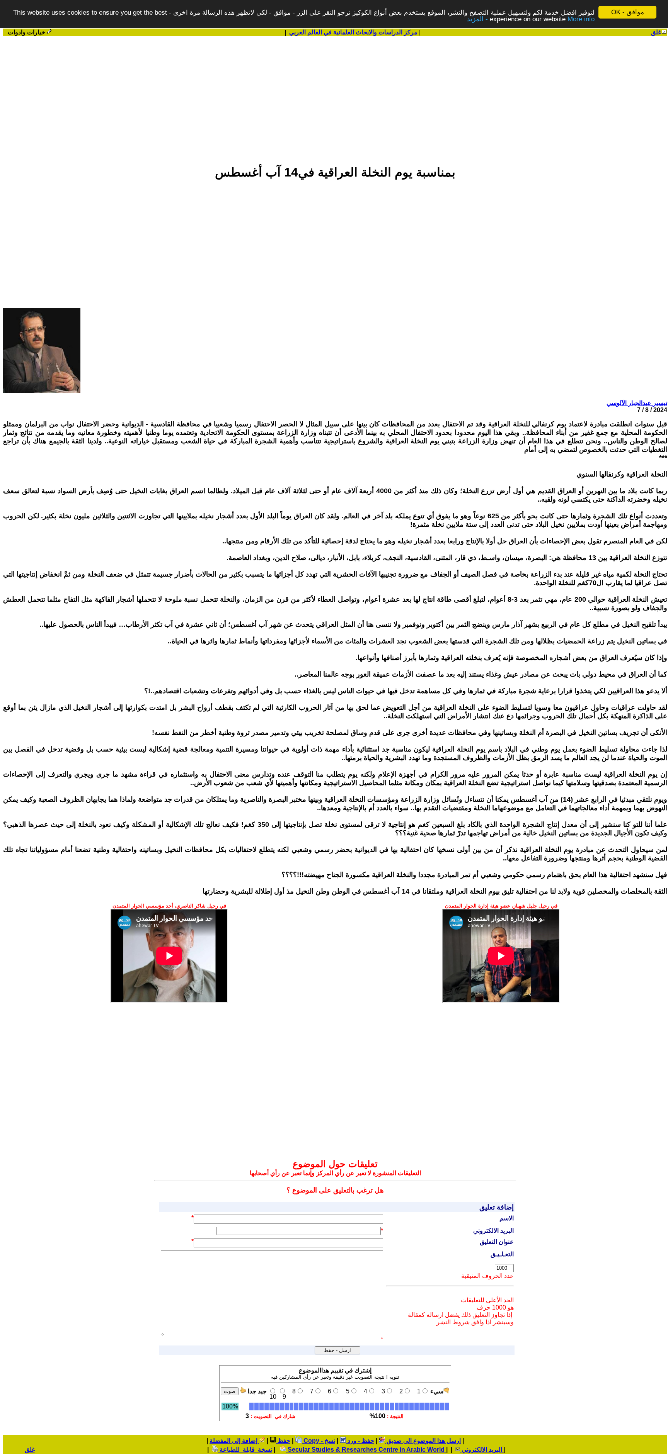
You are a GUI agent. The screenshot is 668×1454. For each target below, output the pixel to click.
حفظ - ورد (360, 1440)
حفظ (283, 1440)
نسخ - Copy (318, 1440)
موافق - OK (627, 12)
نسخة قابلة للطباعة (245, 1449)
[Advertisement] (335, 97)
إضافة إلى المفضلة (234, 1440)
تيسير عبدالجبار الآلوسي (637, 403)
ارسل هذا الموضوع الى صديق (423, 1440)
